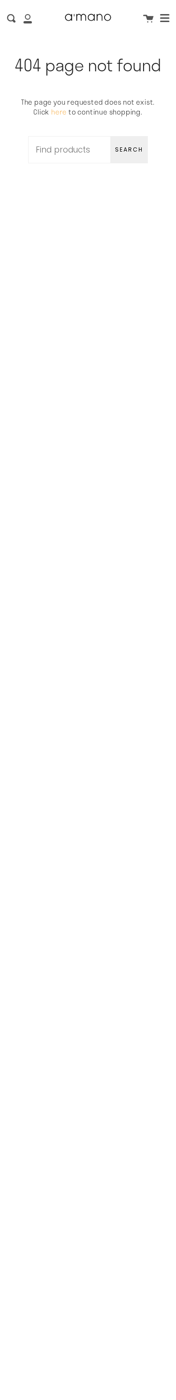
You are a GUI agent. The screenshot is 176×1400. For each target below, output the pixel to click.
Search (129, 149)
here (59, 112)
